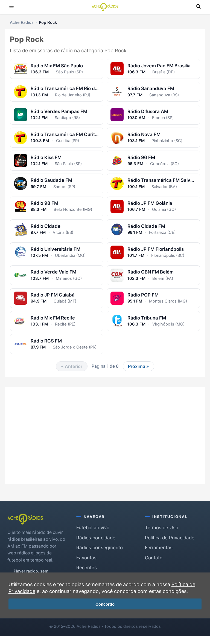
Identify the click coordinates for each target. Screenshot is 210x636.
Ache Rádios (22, 22)
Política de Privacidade (169, 537)
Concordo (105, 604)
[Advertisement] (105, 431)
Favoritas (86, 557)
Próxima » (138, 366)
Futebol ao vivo (92, 527)
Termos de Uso (161, 527)
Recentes (86, 567)
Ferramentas (159, 547)
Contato (153, 557)
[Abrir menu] (11, 7)
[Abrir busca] (198, 7)
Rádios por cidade (95, 537)
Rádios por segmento (99, 547)
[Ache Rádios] (105, 7)
